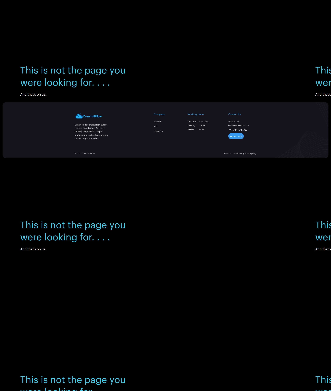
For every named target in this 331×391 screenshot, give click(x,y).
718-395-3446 (237, 130)
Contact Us (158, 131)
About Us (158, 121)
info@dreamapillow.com (238, 125)
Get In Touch (236, 136)
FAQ (155, 126)
